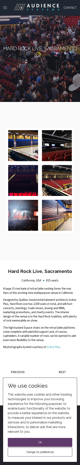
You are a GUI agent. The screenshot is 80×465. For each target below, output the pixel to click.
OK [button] (40, 442)
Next (62, 372)
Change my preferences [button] (40, 452)
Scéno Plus (53, 347)
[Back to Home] (36, 6)
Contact (70, 7)
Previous (18, 372)
